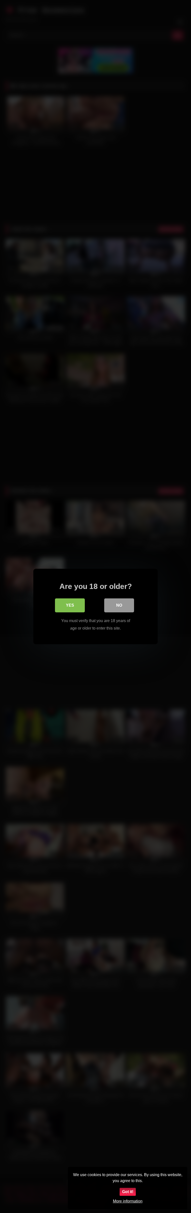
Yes (70, 605)
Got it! (127, 1192)
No (119, 605)
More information (128, 1201)
